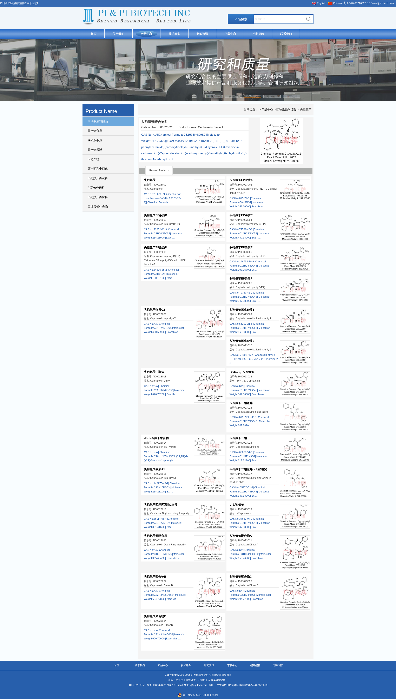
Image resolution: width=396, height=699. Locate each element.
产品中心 (146, 33)
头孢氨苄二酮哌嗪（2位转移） (249, 469)
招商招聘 (258, 33)
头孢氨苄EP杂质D (155, 247)
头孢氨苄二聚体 (154, 372)
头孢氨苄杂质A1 (154, 469)
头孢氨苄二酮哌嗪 (241, 403)
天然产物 (93, 159)
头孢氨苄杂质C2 (154, 309)
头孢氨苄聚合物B (155, 576)
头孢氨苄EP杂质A (241, 180)
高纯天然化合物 (98, 206)
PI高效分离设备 (98, 178)
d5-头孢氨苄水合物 (156, 438)
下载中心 (230, 33)
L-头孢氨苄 (237, 504)
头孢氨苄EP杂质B (155, 215)
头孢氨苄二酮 (238, 438)
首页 (94, 33)
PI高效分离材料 (98, 197)
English (321, 3)
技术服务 (174, 33)
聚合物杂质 (95, 130)
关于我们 (118, 33)
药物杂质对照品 (98, 121)
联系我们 (286, 33)
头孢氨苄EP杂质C (241, 215)
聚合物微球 (95, 149)
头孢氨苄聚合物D (155, 616)
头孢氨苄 (150, 180)
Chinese (338, 3)
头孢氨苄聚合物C (241, 576)
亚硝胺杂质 (95, 140)
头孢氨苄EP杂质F (241, 278)
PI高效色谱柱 (96, 187)
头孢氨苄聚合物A (241, 535)
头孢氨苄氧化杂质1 (242, 309)
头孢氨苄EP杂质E (241, 247)
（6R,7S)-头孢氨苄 (242, 372)
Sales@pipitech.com (382, 3)
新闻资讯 (202, 33)
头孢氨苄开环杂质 (155, 535)
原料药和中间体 (98, 168)
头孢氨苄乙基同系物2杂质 (160, 504)
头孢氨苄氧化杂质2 (242, 340)
